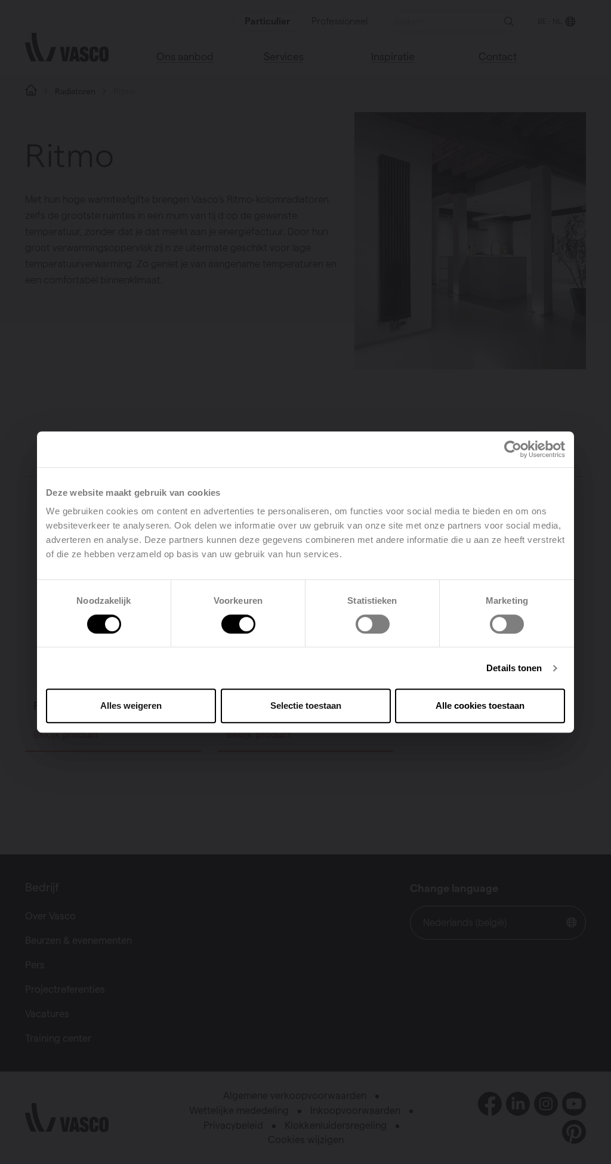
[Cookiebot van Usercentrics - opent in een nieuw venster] (513, 449)
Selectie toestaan (305, 705)
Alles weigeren (131, 705)
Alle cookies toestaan (480, 705)
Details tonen (514, 668)
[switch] (238, 624)
